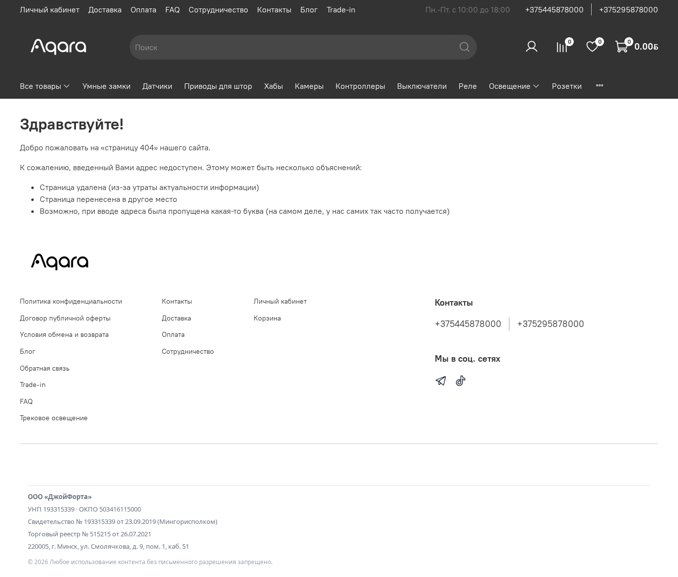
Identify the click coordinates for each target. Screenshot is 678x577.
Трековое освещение (54, 417)
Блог (309, 9)
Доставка (105, 9)
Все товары (40, 86)
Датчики (157, 86)
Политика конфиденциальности (71, 301)
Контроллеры (360, 86)
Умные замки (106, 86)
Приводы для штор (218, 86)
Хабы (273, 86)
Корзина (267, 318)
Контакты (274, 9)
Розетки (567, 86)
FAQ (172, 9)
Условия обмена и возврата (64, 334)
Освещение (510, 86)
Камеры (309, 86)
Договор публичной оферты (65, 318)
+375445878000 (554, 9)
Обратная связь (44, 368)
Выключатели (422, 86)
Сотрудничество (218, 9)
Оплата (143, 9)
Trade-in (341, 9)
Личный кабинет (49, 9)
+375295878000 (628, 9)
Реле (468, 86)
